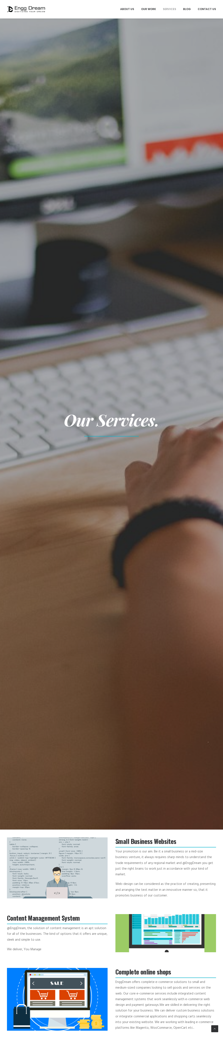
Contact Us (207, 9)
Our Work (148, 9)
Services (169, 9)
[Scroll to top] (214, 1028)
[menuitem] (128, 9)
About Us (127, 9)
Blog (187, 9)
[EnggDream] (26, 9)
